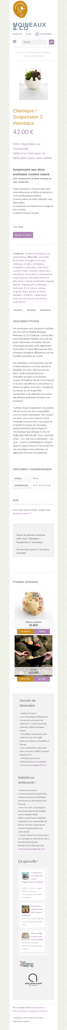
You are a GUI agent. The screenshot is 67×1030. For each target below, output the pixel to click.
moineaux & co (21, 288)
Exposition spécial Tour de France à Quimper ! (32, 911)
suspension (19, 301)
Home (29, 52)
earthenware (45, 274)
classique (31, 267)
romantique (40, 295)
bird (15, 260)
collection (42, 267)
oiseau (41, 288)
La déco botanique (35, 253)
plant (25, 291)
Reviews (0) (45, 310)
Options (41, 679)
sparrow (17, 298)
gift (15, 281)
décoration (31, 274)
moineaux (41, 284)
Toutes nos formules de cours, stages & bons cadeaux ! (32, 878)
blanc (21, 260)
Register (17, 34)
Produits (37, 52)
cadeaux (17, 263)
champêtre (19, 267)
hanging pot (28, 284)
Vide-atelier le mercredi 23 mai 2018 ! (37, 936)
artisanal (43, 257)
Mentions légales (21, 1021)
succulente (41, 298)
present (41, 291)
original (17, 291)
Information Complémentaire (32, 310)
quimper (17, 295)
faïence (24, 277)
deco (41, 270)
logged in (34, 549)
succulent (28, 298)
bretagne (30, 260)
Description (19, 310)
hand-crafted (25, 281)
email (16, 277)
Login (28, 34)
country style (20, 270)
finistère (44, 277)
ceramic (27, 263)
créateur (33, 270)
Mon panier (46, 34)
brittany (40, 260)
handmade (38, 281)
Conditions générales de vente (28, 1017)
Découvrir (25, 631)
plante (32, 291)
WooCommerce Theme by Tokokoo (30, 1011)
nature (33, 288)
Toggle (14, 41)
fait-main (34, 277)
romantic (28, 295)
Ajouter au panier (23, 235)
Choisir (41, 631)
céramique (38, 263)
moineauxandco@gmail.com (33, 765)
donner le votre (21, 513)
